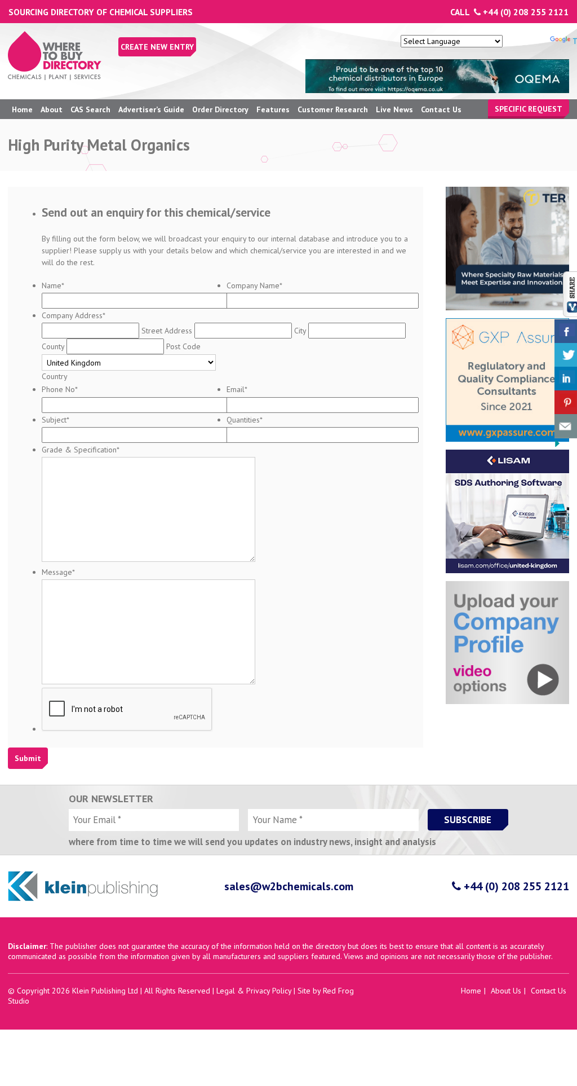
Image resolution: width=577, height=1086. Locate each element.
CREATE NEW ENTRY (157, 47)
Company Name (254, 285)
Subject (55, 420)
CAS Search (90, 109)
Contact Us (441, 109)
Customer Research (333, 109)
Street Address (166, 331)
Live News (394, 109)
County (53, 346)
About (52, 109)
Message (58, 572)
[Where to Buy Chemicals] (54, 77)
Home (22, 109)
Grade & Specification (80, 450)
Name (53, 285)
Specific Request (528, 109)
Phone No (60, 389)
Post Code (183, 346)
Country (55, 376)
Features (273, 109)
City (300, 331)
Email (237, 389)
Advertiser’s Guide (151, 109)
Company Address (73, 315)
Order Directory (220, 109)
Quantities (245, 420)
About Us (506, 991)
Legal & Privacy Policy (253, 991)
